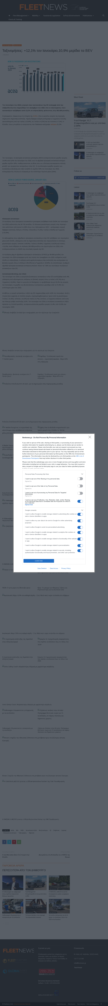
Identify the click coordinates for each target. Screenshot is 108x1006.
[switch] (80, 478)
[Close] (90, 438)
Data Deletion (42, 568)
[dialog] (54, 503)
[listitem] (54, 474)
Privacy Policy (66, 568)
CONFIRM (39, 561)
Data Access (54, 568)
